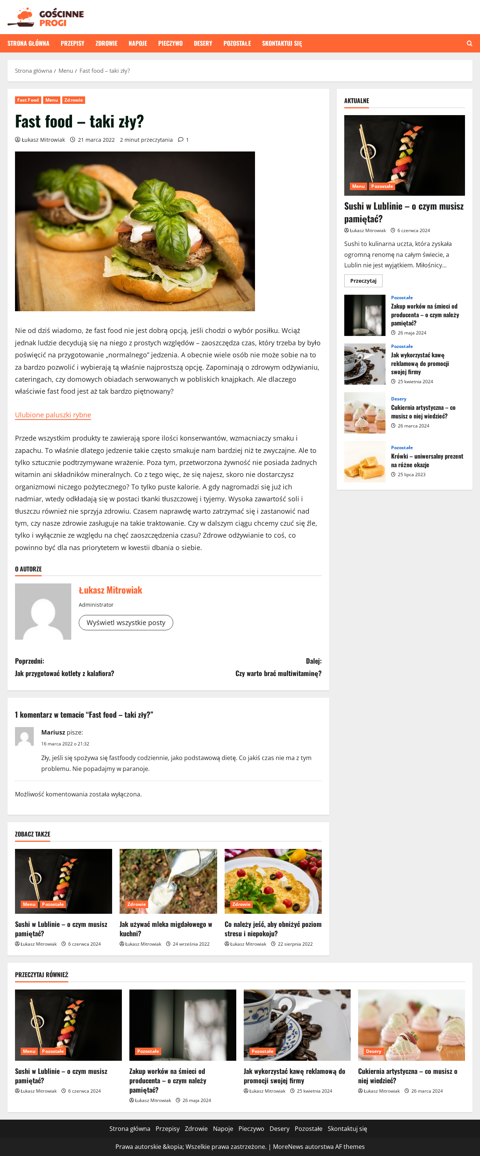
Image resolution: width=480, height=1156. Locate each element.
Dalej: (279, 667)
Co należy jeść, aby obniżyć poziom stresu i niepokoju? (273, 928)
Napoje (138, 43)
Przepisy (72, 43)
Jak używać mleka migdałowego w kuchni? (166, 928)
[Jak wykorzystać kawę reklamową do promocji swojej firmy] (297, 1025)
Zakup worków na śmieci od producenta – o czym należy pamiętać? (365, 315)
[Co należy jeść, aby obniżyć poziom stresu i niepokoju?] (273, 881)
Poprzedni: (64, 667)
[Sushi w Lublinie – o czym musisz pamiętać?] (63, 881)
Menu (51, 100)
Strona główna (29, 43)
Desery (203, 43)
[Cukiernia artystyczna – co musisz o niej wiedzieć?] (411, 1025)
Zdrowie (106, 43)
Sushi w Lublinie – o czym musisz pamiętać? (61, 928)
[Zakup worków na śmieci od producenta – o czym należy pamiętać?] (182, 1025)
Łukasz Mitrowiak (43, 139)
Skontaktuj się (282, 43)
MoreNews (288, 1147)
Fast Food (28, 100)
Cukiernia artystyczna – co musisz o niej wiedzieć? (365, 412)
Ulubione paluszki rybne (53, 414)
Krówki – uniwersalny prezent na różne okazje (365, 461)
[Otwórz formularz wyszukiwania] (469, 43)
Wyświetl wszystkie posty (126, 622)
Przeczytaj (366, 282)
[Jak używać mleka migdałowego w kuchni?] (168, 881)
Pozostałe (237, 43)
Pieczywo (170, 43)
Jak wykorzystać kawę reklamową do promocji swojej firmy (365, 364)
